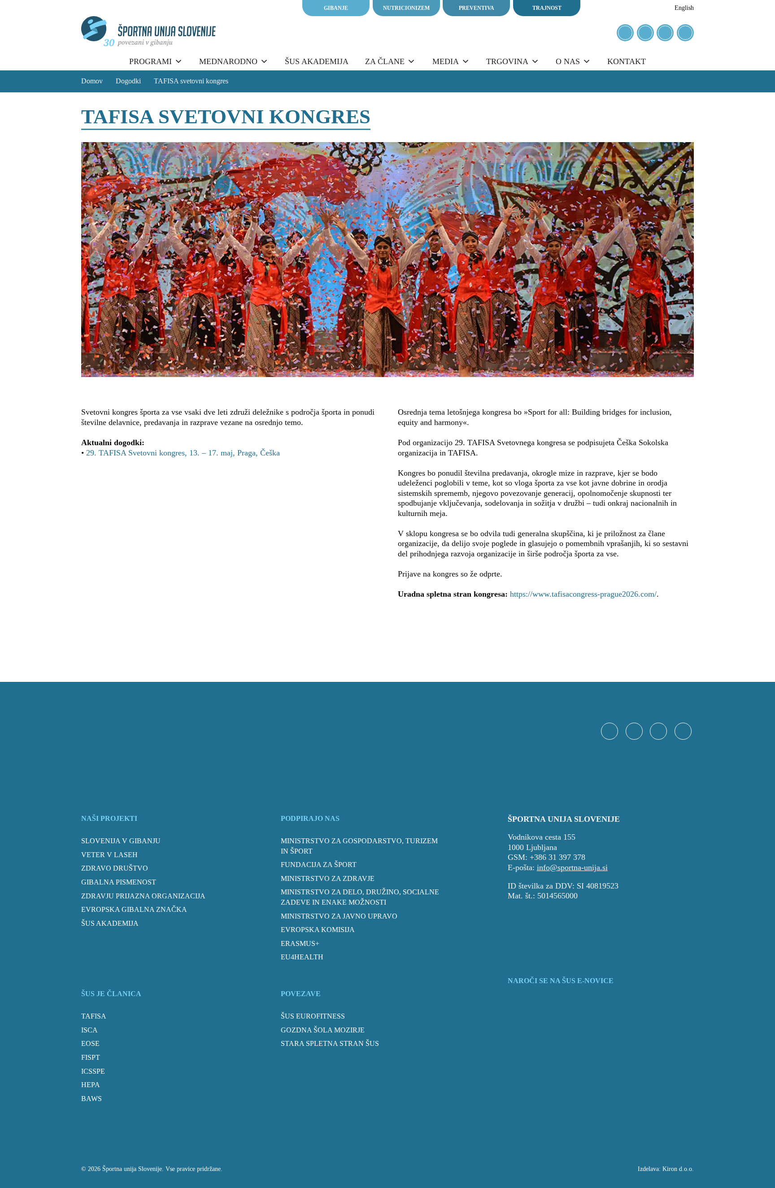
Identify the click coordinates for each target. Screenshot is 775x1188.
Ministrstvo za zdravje (327, 878)
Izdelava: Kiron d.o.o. (666, 1169)
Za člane (385, 61)
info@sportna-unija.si (572, 867)
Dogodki (128, 81)
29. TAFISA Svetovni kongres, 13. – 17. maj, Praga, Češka (183, 452)
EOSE (90, 1043)
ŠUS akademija (316, 61)
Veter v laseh (109, 854)
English (684, 7)
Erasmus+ (300, 943)
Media (445, 61)
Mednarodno (228, 61)
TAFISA (93, 1016)
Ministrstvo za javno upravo (339, 916)
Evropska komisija (318, 929)
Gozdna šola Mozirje (323, 1030)
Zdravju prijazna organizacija (143, 896)
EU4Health (302, 957)
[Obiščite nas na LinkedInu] (685, 32)
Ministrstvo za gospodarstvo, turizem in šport (359, 846)
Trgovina (507, 61)
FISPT (90, 1057)
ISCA (89, 1030)
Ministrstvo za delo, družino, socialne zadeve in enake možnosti (360, 897)
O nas (568, 61)
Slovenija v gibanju (121, 841)
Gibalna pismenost (118, 882)
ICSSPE (93, 1071)
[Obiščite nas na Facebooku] (625, 32)
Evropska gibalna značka (134, 909)
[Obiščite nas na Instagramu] (645, 32)
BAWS (91, 1098)
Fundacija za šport (319, 864)
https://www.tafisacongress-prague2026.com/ (583, 594)
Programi (150, 61)
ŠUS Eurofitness (313, 1016)
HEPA (90, 1084)
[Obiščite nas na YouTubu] (665, 32)
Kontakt (626, 61)
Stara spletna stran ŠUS (330, 1043)
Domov (92, 81)
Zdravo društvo (114, 868)
